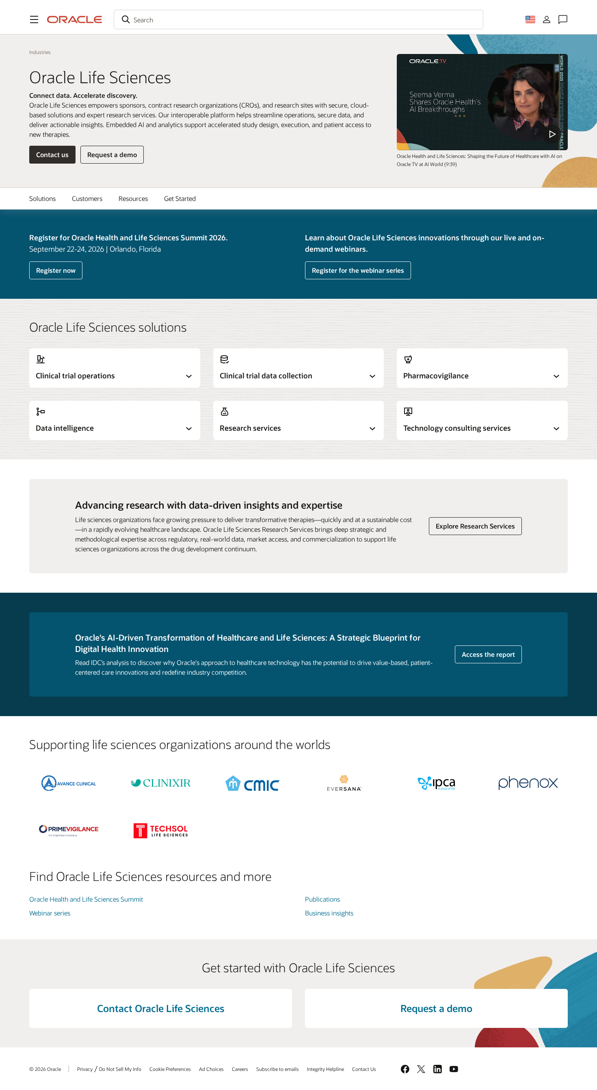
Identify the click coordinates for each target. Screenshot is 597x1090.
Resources (133, 198)
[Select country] (530, 19)
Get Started (180, 198)
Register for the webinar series (358, 270)
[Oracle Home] (74, 19)
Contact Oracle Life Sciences (160, 1008)
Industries (40, 52)
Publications (322, 899)
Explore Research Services (475, 526)
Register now (56, 270)
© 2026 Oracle (45, 1069)
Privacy (85, 1069)
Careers (240, 1069)
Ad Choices (211, 1069)
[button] (34, 19)
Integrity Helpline (325, 1069)
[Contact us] (563, 19)
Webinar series (49, 913)
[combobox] (298, 19)
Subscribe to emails (277, 1069)
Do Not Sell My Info (120, 1069)
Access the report (488, 654)
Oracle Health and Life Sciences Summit (86, 899)
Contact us (52, 154)
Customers (87, 198)
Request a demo (112, 154)
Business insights (329, 913)
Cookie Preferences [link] (170, 1069)
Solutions (42, 198)
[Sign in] (547, 19)
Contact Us (364, 1069)
